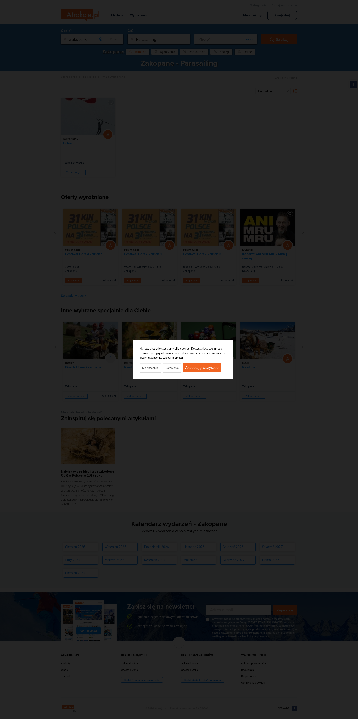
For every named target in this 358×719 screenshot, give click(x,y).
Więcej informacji (173, 357)
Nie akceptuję (150, 367)
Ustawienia (172, 367)
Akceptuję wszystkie (202, 368)
